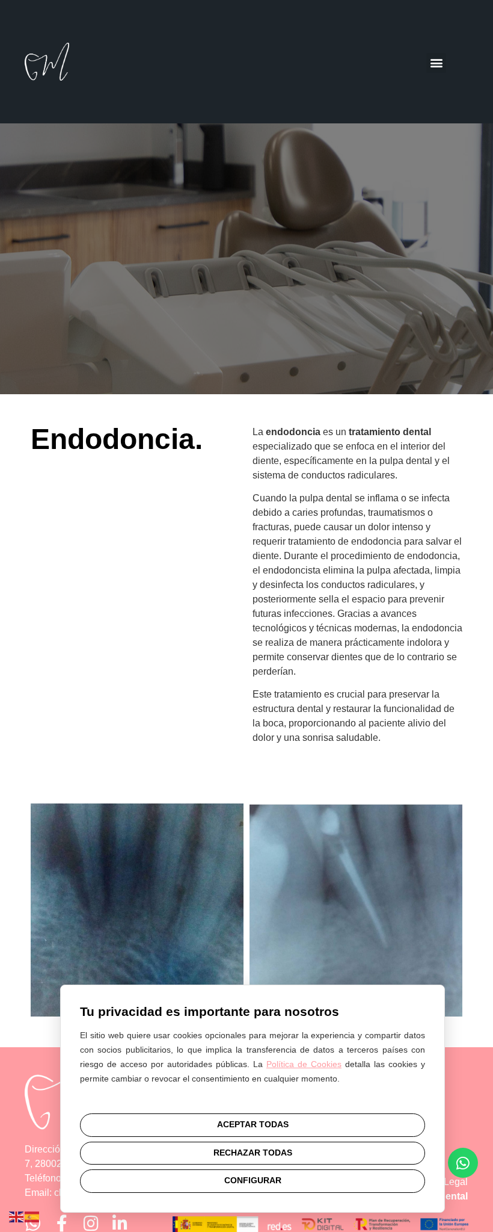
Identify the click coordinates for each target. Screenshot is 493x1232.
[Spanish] (32, 1216)
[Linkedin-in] (119, 1223)
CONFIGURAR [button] (252, 1180)
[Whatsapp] (33, 1223)
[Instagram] (90, 1223)
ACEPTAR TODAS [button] (253, 1124)
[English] (17, 1216)
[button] (436, 63)
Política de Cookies (303, 1064)
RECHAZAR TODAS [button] (252, 1152)
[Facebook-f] (62, 1223)
